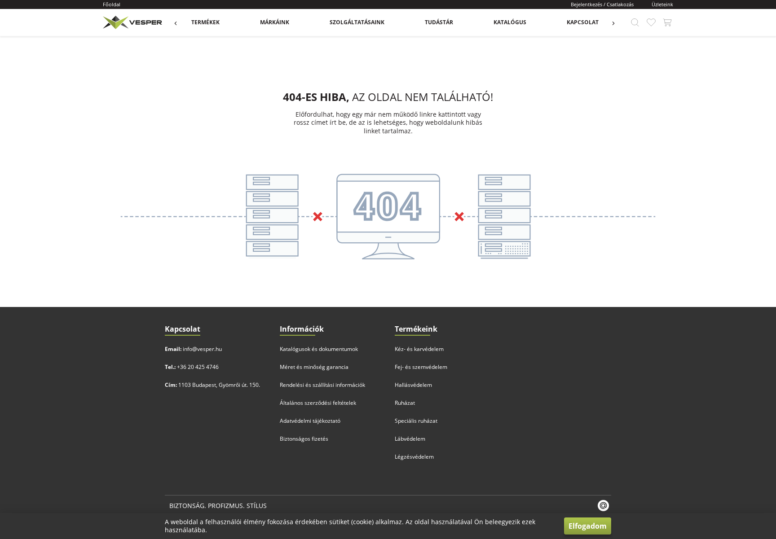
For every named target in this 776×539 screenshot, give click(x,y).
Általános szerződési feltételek (318, 403)
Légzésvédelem (414, 456)
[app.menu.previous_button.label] (180, 22)
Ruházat (405, 403)
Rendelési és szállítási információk (322, 385)
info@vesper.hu (202, 349)
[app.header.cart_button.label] (667, 22)
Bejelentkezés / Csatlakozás (602, 4)
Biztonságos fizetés (304, 439)
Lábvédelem (410, 439)
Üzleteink (662, 4)
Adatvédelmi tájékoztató (310, 421)
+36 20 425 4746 (198, 367)
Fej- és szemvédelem (421, 367)
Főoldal (111, 4)
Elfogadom (588, 526)
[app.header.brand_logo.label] (131, 22)
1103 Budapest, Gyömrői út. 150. (219, 385)
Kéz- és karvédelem (419, 349)
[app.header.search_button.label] (635, 22)
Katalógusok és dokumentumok (319, 349)
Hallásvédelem (413, 385)
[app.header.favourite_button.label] (651, 22)
